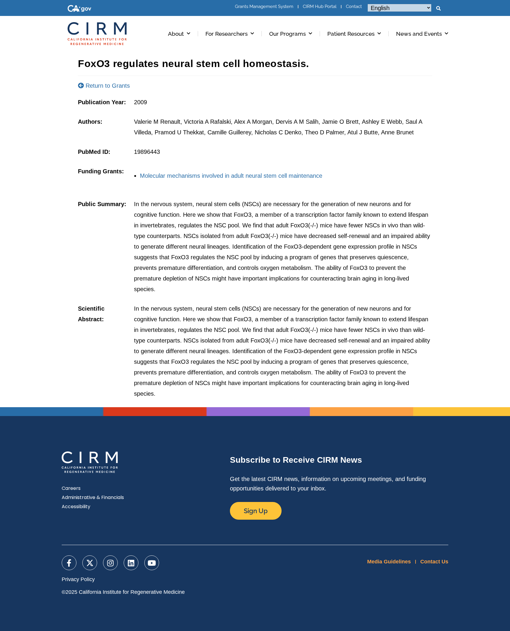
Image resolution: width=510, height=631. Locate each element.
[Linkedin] (131, 562)
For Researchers (226, 33)
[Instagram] (110, 562)
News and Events (419, 33)
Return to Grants (107, 85)
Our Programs (287, 33)
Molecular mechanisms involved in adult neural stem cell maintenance (231, 175)
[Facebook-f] (69, 562)
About (176, 33)
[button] (438, 8)
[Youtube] (151, 562)
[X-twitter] (89, 562)
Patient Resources (351, 33)
